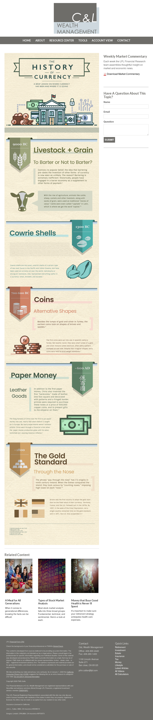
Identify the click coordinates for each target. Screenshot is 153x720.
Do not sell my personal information (26, 676)
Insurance (119, 656)
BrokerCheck (58, 646)
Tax (116, 659)
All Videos (119, 671)
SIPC (26, 690)
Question (109, 121)
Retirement (120, 647)
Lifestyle (119, 665)
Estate (118, 653)
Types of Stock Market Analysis (51, 602)
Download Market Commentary (123, 74)
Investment (120, 650)
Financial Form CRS (17, 641)
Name (107, 102)
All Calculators (121, 674)
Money (118, 662)
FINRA (21, 690)
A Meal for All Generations (13, 602)
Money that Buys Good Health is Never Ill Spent (84, 603)
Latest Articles (121, 668)
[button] (40, 40)
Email (107, 111)
